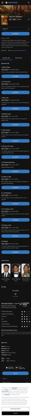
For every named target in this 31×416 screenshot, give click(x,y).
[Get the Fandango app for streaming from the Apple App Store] (10, 368)
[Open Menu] (2, 2)
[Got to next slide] (29, 273)
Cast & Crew (18, 58)
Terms (6, 389)
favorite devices (20, 50)
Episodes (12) (6, 58)
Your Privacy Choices (15, 408)
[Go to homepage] (11, 2)
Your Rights (7, 394)
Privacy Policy (5, 391)
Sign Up (15, 373)
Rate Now (15, 296)
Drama (8, 346)
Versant (14, 387)
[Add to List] (29, 19)
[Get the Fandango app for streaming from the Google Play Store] (20, 368)
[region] (15, 399)
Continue (15, 413)
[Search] (29, 2)
